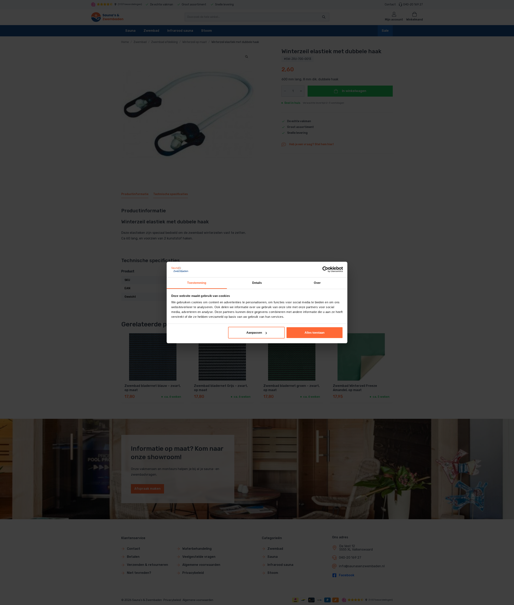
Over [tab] (317, 282)
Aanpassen (254, 332)
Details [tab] (257, 282)
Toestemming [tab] (196, 282)
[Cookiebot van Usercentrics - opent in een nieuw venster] (325, 269)
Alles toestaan (314, 332)
